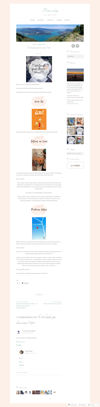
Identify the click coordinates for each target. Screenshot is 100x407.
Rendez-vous (42, 44)
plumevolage (28, 351)
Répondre (18, 345)
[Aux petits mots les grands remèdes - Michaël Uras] (79, 121)
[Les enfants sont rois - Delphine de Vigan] (79, 140)
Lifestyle (50, 20)
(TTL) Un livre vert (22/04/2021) (53, 303)
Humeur (59, 20)
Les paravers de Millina (29, 331)
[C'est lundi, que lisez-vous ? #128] (79, 131)
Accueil (32, 20)
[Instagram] (73, 46)
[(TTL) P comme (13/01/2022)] (71, 131)
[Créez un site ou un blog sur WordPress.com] (50, 398)
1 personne (23, 341)
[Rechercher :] (75, 56)
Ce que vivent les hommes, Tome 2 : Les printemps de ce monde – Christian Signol (27, 305)
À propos (67, 20)
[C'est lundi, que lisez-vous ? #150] (71, 140)
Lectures (40, 20)
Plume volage (50, 10)
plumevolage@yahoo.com (72, 103)
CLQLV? (34, 44)
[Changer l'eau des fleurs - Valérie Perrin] (71, 121)
